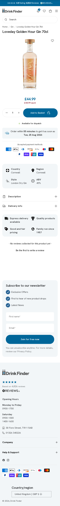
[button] (38, 11)
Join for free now (30, 339)
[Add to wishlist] (52, 40)
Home (5, 27)
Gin (12, 27)
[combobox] (30, 19)
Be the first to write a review (30, 250)
